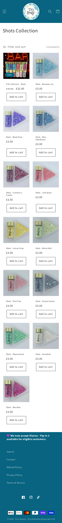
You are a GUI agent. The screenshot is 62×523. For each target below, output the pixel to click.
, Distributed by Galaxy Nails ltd (40, 519)
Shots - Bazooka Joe (44, 84)
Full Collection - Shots (16, 84)
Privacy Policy (14, 474)
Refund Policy (14, 467)
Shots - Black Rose (14, 137)
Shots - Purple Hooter (45, 301)
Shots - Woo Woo (13, 407)
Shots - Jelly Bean (44, 192)
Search (10, 451)
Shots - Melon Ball (44, 248)
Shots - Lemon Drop (15, 248)
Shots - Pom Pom (13, 301)
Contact (11, 459)
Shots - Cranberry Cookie (14, 193)
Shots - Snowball (43, 354)
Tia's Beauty (20, 519)
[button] (4, 11)
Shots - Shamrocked (15, 354)
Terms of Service (16, 482)
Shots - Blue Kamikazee (41, 138)
